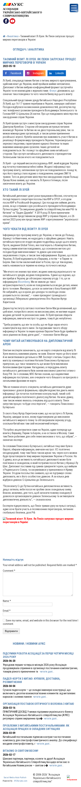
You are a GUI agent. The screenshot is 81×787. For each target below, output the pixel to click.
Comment (9, 570)
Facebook (16, 73)
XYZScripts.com (20, 781)
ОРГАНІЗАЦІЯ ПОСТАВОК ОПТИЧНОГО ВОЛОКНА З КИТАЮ (38, 704)
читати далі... (47, 671)
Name (7, 600)
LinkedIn (59, 73)
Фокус (53, 90)
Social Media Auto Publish (15, 777)
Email (7, 610)
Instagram (38, 73)
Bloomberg (24, 281)
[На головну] (22, 4)
